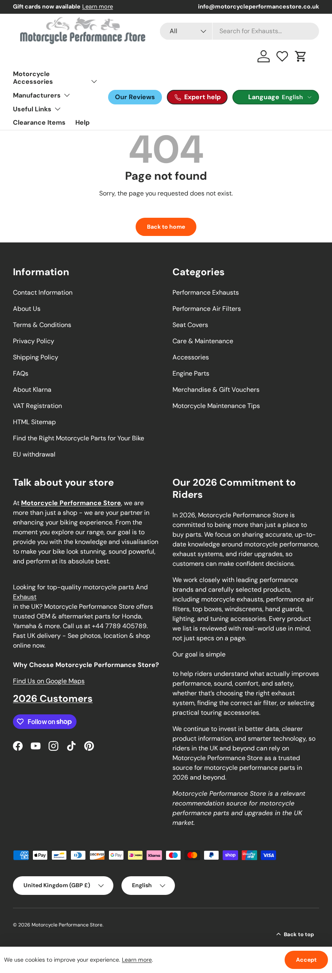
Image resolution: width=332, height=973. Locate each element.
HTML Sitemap (34, 422)
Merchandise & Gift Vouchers (216, 389)
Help (82, 122)
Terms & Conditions (42, 325)
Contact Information (42, 292)
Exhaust (24, 597)
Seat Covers (190, 325)
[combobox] (239, 31)
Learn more (97, 6)
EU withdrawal (34, 454)
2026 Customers (53, 698)
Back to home (166, 226)
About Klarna (32, 389)
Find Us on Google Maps (49, 681)
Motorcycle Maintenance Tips (216, 406)
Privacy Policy (33, 341)
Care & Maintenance (202, 341)
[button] (301, 56)
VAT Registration (37, 406)
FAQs (20, 373)
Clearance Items (39, 122)
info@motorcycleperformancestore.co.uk (258, 6)
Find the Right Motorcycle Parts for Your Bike (78, 438)
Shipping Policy (35, 357)
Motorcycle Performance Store (67, 925)
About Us (26, 308)
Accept (306, 959)
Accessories (190, 357)
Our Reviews (135, 97)
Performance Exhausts (205, 292)
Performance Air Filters (206, 308)
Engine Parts (190, 373)
